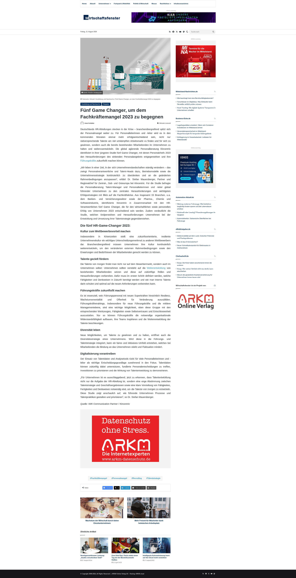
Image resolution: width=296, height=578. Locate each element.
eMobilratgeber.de (183, 229)
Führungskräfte (88, 160)
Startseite (85, 99)
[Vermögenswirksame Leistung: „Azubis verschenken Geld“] (94, 545)
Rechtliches (164, 4)
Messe (154, 4)
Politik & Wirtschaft (140, 4)
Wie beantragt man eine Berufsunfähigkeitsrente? (195, 98)
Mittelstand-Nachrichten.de (187, 91)
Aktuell (92, 4)
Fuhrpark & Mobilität (122, 4)
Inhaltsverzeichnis (181, 4)
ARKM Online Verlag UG (120, 574)
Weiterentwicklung (156, 268)
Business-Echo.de (183, 118)
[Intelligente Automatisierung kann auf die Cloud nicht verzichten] (157, 545)
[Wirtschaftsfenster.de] (101, 18)
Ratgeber (106, 104)
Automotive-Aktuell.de (185, 197)
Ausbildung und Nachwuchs (105, 99)
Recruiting (137, 478)
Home (84, 4)
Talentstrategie (153, 478)
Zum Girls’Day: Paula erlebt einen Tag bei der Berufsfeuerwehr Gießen (125, 558)
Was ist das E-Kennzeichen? (187, 242)
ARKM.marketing (171, 10)
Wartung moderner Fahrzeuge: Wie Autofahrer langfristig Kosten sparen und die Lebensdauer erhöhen (194, 206)
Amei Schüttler (89, 123)
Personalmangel (120, 478)
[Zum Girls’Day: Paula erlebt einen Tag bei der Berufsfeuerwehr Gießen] (125, 545)
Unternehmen (104, 4)
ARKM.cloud (140, 574)
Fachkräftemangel (99, 478)
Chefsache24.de (182, 256)
